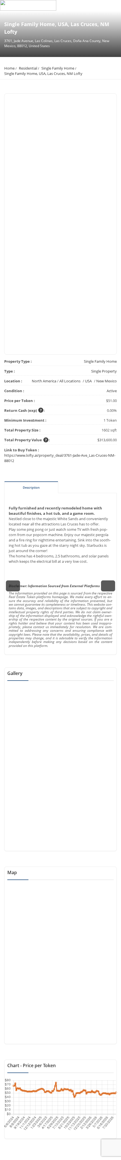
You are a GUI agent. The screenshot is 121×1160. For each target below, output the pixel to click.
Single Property (104, 371)
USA (88, 380)
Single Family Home (57, 68)
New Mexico (106, 380)
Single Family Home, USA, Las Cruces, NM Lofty (43, 73)
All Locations (69, 380)
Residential (28, 68)
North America (44, 380)
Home (9, 68)
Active (112, 390)
